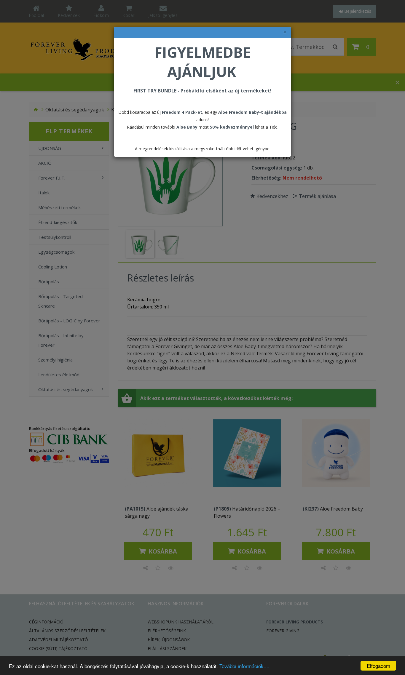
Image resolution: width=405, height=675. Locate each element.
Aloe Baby (186, 127)
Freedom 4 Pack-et (182, 112)
